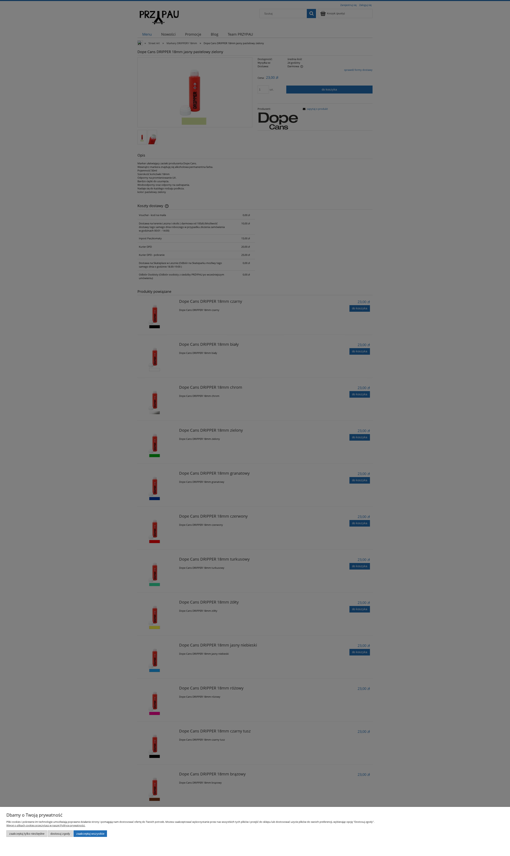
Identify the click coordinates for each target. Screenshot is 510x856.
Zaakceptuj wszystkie (90, 833)
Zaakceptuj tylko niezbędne (26, 833)
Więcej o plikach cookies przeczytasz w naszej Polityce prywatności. (45, 825)
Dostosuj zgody (60, 833)
